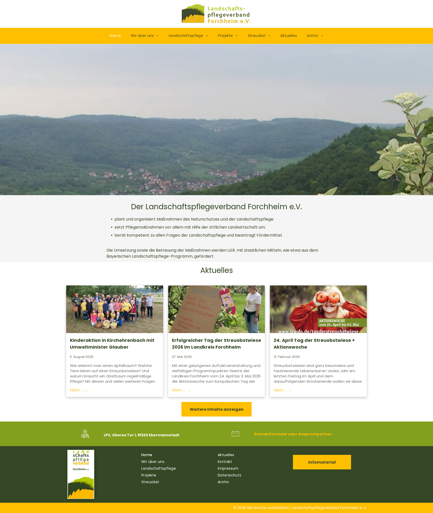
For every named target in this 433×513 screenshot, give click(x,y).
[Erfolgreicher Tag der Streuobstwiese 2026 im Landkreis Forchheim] (216, 309)
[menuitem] (115, 35)
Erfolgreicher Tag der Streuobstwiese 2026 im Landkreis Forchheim (216, 343)
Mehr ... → (79, 390)
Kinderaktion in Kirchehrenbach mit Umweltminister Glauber (112, 343)
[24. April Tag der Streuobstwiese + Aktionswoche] (318, 309)
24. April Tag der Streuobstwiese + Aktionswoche (314, 343)
